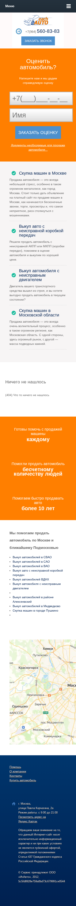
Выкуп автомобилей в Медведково (36, 606)
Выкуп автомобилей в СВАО (32, 557)
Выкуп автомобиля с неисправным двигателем (39, 275)
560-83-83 (48, 31)
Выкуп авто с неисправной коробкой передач (41, 231)
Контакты (16, 776)
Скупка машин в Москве (42, 173)
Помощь (15, 767)
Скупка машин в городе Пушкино (35, 610)
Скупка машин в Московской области (39, 312)
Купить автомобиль (23, 780)
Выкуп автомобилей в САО (31, 561)
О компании (18, 771)
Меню (9, 6)
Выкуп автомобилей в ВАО (31, 566)
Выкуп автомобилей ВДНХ (31, 579)
